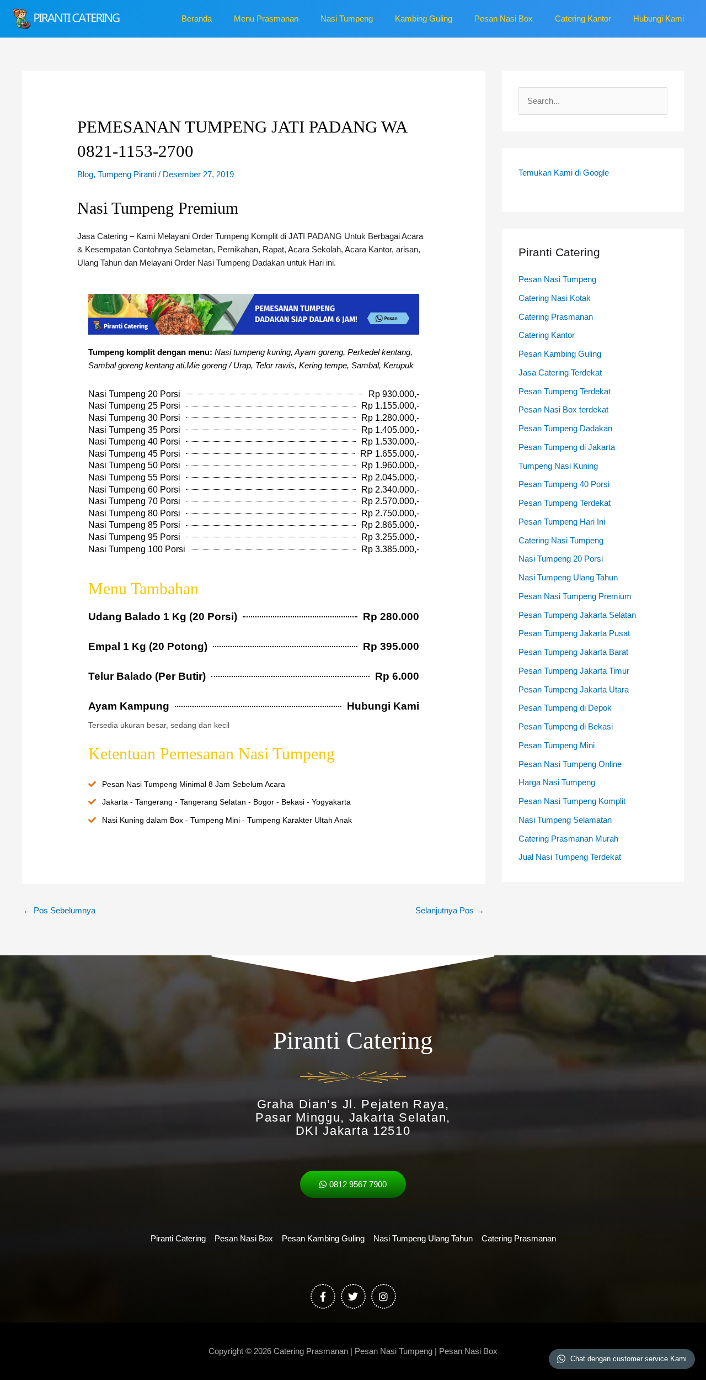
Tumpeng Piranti (127, 174)
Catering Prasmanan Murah (568, 838)
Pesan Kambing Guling (559, 353)
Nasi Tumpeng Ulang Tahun (568, 577)
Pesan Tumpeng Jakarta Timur (573, 670)
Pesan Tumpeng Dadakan (565, 428)
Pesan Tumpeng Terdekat (564, 391)
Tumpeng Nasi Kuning (558, 465)
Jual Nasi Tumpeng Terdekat (569, 856)
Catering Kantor (546, 335)
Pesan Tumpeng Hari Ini (561, 521)
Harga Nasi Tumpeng (556, 782)
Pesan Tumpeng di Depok (565, 707)
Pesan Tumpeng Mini (556, 745)
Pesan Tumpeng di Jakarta (566, 447)
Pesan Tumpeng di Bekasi (565, 726)
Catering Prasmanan (555, 316)
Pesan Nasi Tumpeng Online (570, 764)
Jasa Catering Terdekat (560, 372)
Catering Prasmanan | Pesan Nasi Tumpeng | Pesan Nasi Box (386, 1351)
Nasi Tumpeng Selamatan (565, 819)
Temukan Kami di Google (563, 172)
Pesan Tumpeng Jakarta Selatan (577, 615)
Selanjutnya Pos (449, 910)
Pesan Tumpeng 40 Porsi (563, 484)
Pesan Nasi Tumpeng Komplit (571, 801)
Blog (85, 174)
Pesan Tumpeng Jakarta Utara (573, 689)
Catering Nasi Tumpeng (560, 540)
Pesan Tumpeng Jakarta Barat (573, 652)
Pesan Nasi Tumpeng (557, 279)
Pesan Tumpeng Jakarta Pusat (574, 633)
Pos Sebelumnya (59, 910)
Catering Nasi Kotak (554, 298)
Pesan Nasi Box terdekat (563, 409)
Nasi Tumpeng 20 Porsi (560, 558)
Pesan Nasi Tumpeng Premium (575, 596)
